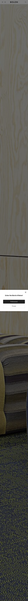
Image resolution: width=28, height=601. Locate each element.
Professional (14, 301)
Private (14, 306)
